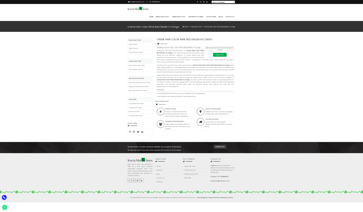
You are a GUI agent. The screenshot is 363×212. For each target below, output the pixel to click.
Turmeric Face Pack (135, 116)
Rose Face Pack (134, 112)
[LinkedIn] (207, 2)
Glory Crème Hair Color (137, 65)
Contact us (219, 147)
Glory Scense (211, 17)
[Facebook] (197, 2)
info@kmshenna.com (137, 2)
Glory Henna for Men (136, 52)
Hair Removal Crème (195, 17)
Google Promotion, (214, 197)
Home (151, 17)
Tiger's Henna (133, 48)
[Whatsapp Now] (4, 207)
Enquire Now (220, 55)
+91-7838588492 (154, 2)
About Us (160, 170)
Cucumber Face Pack (136, 103)
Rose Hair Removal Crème (138, 90)
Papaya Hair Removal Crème (139, 86)
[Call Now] (4, 199)
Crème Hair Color (178, 17)
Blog (158, 174)
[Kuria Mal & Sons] (138, 8)
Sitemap (159, 182)
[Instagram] (201, 2)
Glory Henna (133, 44)
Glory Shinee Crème (136, 69)
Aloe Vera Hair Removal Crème (139, 82)
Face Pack (187, 178)
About (220, 17)
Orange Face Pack (135, 108)
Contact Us (229, 17)
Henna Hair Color (162, 17)
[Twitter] (204, 2)
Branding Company (226, 197)
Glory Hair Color (196, 27)
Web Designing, (202, 197)
